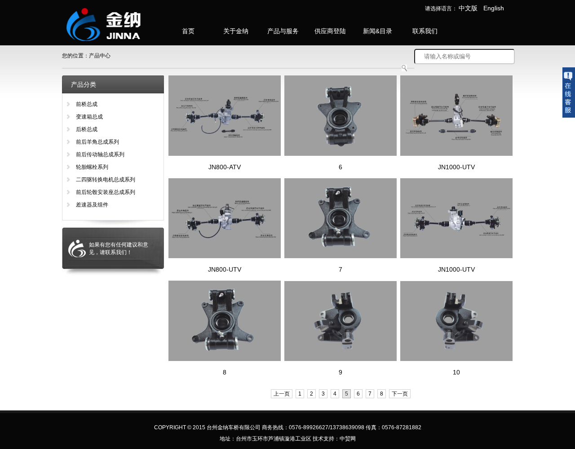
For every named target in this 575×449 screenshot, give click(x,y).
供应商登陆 (330, 31)
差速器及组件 (92, 205)
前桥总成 (86, 104)
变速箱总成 (89, 117)
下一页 (400, 394)
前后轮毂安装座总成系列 (105, 192)
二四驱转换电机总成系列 (105, 179)
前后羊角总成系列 (97, 142)
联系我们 (425, 31)
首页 (188, 31)
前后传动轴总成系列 (100, 154)
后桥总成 (86, 129)
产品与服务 (283, 31)
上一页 (282, 394)
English (493, 8)
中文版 (468, 8)
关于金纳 (235, 31)
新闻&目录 (377, 31)
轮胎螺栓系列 (92, 167)
